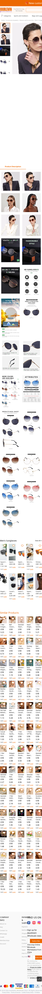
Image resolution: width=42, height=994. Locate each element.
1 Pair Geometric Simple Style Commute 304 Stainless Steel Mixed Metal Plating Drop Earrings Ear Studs (3, 818)
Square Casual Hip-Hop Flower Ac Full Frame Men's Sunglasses (30, 591)
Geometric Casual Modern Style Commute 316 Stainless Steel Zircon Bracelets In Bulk (3, 776)
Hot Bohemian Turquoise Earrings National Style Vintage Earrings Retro (12, 711)
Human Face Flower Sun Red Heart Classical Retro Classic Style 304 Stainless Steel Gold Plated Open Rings (3, 840)
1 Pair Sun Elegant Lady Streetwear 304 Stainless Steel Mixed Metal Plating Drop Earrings (3, 754)
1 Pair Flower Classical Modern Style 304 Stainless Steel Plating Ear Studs (21, 733)
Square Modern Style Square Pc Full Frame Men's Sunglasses (12, 562)
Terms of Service (15, 992)
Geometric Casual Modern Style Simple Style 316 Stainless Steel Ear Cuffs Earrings (30, 818)
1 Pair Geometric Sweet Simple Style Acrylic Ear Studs (21, 647)
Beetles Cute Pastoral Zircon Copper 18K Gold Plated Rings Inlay (3, 690)
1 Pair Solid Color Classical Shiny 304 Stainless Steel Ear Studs (12, 797)
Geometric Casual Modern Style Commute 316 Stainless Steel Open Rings (39, 861)
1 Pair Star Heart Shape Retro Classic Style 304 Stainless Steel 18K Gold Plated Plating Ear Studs (12, 883)
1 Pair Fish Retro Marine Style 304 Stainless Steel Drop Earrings (12, 647)
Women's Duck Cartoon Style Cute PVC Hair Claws (21, 669)
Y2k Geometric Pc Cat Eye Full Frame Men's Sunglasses (38, 562)
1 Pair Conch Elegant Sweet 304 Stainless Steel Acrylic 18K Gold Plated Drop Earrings (3, 647)
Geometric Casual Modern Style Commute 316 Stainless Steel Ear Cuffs (21, 776)
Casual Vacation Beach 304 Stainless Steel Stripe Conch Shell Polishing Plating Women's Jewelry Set (3, 733)
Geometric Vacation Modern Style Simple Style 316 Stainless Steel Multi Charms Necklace (30, 861)
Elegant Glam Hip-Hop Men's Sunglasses (3, 591)
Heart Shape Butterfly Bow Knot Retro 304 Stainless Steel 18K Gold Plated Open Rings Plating (21, 797)
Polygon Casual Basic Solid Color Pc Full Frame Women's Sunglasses (12, 754)
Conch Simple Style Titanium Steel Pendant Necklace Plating (12, 861)
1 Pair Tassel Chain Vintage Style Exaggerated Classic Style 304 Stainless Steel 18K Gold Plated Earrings (21, 840)
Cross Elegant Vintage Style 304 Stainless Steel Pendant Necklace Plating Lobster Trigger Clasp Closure (30, 797)
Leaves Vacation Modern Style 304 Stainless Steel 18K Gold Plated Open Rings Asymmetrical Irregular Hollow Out (12, 690)
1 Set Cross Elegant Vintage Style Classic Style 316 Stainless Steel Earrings (39, 840)
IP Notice (37, 992)
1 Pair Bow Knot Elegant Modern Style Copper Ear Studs (20, 818)
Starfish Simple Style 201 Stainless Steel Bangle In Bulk (3, 861)
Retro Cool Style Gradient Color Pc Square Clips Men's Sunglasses (30, 562)
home (3, 20)
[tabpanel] (21, 350)
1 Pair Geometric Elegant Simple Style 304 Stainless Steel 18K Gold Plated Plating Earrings (12, 669)
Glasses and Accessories (27, 20)
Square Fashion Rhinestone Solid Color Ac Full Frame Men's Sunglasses (3, 562)
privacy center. (35, 978)
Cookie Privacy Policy (28, 992)
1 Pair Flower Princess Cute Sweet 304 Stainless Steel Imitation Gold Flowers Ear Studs (39, 776)
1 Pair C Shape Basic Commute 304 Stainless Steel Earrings (30, 690)
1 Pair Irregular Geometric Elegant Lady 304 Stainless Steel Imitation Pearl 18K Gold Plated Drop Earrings (3, 626)
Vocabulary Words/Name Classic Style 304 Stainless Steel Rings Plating (39, 797)
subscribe (36, 941)
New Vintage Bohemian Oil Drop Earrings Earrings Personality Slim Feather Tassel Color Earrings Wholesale (30, 669)
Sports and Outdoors (21, 16)
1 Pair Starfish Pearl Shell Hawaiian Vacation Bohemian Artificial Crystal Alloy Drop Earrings (39, 883)
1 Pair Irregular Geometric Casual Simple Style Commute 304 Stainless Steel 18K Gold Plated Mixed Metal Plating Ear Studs (12, 840)
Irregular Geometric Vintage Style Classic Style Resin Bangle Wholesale (12, 818)
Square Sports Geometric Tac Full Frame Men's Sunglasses (21, 562)
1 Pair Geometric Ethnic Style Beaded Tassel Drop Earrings (21, 883)
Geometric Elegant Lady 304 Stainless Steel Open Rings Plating (39, 733)
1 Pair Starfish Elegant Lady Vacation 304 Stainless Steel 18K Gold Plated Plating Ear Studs (12, 733)
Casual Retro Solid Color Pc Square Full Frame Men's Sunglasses (38, 591)
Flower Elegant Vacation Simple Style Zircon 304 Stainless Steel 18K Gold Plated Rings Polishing (3, 669)
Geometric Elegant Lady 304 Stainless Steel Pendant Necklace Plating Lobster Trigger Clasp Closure (30, 776)
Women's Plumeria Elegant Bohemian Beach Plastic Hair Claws (21, 754)
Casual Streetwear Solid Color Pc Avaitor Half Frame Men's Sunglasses (12, 591)
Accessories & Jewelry (12, 20)
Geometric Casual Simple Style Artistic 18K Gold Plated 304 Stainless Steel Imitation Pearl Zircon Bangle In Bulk (3, 797)
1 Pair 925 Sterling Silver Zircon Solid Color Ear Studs (3, 883)
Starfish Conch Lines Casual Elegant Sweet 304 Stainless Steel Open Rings (39, 711)
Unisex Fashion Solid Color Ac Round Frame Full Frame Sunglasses (21, 591)
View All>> (38, 541)
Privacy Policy (6, 992)
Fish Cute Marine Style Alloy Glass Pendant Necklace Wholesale (21, 690)
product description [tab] (13, 166)
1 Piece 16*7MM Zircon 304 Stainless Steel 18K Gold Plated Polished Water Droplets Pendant (30, 733)
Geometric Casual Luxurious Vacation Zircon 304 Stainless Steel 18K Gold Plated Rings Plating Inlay (39, 818)
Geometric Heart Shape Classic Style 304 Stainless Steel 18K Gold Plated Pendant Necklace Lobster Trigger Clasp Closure (21, 626)
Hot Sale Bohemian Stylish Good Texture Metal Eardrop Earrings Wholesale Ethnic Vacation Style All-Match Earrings (3, 711)
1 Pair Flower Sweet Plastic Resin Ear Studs (29, 883)
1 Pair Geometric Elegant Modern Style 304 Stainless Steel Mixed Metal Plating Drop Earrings (39, 626)
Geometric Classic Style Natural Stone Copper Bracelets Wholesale (39, 754)
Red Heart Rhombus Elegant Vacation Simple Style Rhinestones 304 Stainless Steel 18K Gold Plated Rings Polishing (39, 647)
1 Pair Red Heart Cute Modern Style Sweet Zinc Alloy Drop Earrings (12, 776)
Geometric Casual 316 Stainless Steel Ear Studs (30, 711)
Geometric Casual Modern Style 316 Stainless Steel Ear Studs (21, 711)
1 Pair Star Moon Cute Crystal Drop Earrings (38, 690)
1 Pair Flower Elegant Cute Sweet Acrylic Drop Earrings (30, 840)
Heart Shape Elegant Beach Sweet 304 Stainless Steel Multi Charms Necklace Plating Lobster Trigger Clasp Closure (30, 626)
